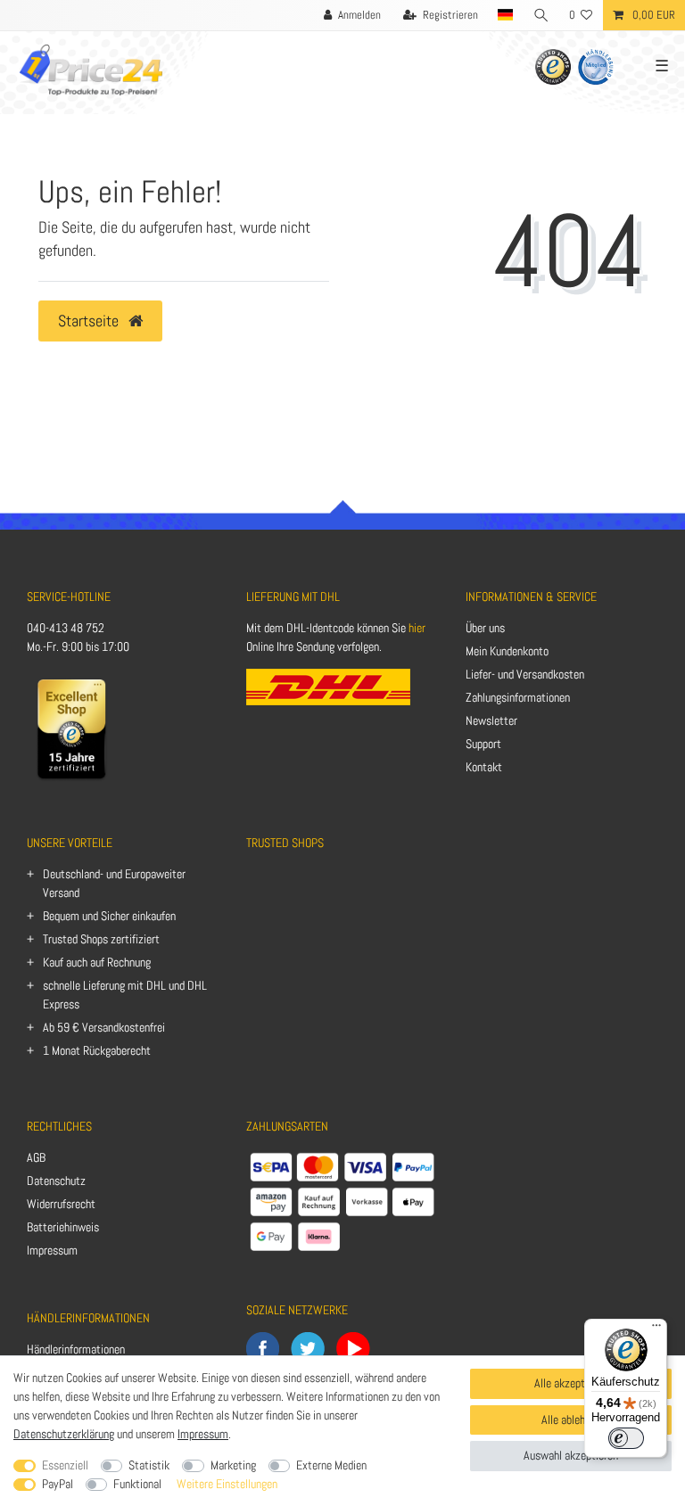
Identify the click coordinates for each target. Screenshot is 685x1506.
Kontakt (484, 767)
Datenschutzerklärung (63, 1434)
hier (417, 628)
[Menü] (656, 1329)
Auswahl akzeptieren (571, 1455)
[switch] (626, 1438)
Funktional (137, 1484)
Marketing (233, 1465)
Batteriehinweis (63, 1227)
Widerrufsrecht (61, 1204)
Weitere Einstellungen (227, 1484)
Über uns (485, 628)
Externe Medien (331, 1465)
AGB (36, 1157)
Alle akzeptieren (570, 1383)
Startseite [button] (90, 321)
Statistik (148, 1465)
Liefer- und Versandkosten (525, 674)
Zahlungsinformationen (518, 697)
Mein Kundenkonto (507, 651)
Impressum (52, 1250)
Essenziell (65, 1465)
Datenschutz (56, 1181)
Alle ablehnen (571, 1419)
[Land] (506, 15)
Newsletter (491, 720)
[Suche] (541, 15)
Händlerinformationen (76, 1349)
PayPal (57, 1484)
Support (483, 744)
